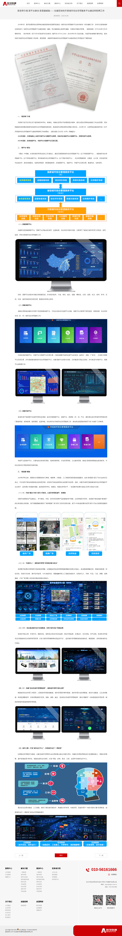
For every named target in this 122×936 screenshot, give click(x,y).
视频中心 (8, 877)
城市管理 (23, 874)
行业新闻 (8, 874)
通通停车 (39, 910)
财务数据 (54, 874)
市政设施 (23, 891)
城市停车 (23, 889)
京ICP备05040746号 (11, 930)
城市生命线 (24, 877)
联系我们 (8, 917)
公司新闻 (8, 872)
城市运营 (23, 881)
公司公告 (54, 872)
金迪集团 (39, 908)
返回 (61, 855)
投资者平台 (55, 879)
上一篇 (21, 855)
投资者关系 (68, 3)
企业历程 (8, 908)
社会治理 (23, 886)
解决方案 (47, 3)
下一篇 (101, 855)
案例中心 (58, 3)
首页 (28, 3)
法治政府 (23, 884)
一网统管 (23, 872)
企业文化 (8, 912)
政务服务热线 (25, 879)
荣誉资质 (8, 910)
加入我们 (8, 915)
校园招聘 (90, 3)
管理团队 (54, 877)
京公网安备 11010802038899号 (28, 930)
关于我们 (80, 3)
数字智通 (39, 905)
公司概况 (8, 905)
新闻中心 (37, 3)
